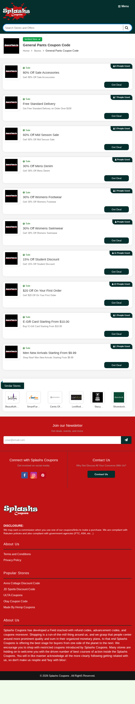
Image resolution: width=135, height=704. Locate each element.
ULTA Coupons (13, 595)
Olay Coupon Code (16, 601)
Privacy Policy (12, 560)
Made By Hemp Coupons (19, 607)
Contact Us (101, 474)
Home (26, 50)
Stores (37, 50)
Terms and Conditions (17, 554)
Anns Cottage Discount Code (22, 583)
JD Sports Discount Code (19, 589)
